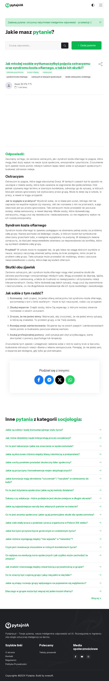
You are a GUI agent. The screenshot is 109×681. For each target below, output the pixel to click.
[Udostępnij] (100, 66)
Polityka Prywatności (16, 664)
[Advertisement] (54, 120)
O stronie (10, 652)
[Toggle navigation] (101, 5)
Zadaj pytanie (88, 45)
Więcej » (96, 598)
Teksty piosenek (47, 652)
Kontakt (9, 656)
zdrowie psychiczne (15, 72)
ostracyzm (47, 72)
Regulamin (10, 660)
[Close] (100, 22)
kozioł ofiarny (33, 72)
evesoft (49, 675)
